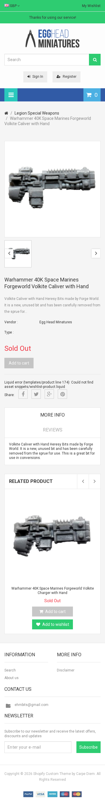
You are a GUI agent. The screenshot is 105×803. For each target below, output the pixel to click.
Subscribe (88, 747)
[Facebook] (23, 394)
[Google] (49, 394)
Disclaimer (65, 670)
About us (11, 678)
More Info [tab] (52, 415)
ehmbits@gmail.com (31, 705)
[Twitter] (36, 394)
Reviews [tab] (52, 430)
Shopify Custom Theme (52, 774)
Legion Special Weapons (37, 113)
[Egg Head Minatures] (52, 38)
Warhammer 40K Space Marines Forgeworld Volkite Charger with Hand (52, 590)
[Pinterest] (62, 394)
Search (10, 670)
